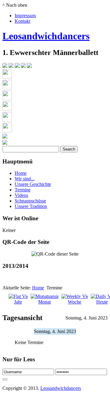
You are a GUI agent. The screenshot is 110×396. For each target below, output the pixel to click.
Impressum (25, 15)
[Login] (4, 379)
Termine (23, 189)
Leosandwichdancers (46, 35)
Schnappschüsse (30, 200)
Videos (21, 195)
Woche (74, 301)
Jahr (18, 301)
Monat (44, 301)
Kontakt (22, 21)
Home (21, 173)
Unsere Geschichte (33, 184)
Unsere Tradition (31, 206)
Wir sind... (25, 178)
